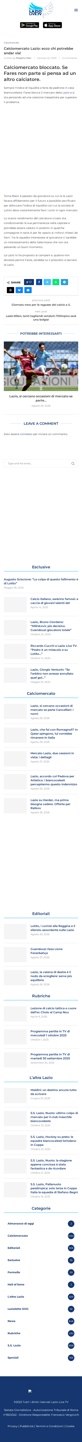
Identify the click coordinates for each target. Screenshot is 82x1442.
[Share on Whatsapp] (55, 282)
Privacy (13, 1426)
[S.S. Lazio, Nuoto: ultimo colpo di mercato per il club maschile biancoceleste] (15, 1118)
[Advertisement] (41, 149)
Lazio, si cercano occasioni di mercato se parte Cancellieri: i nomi (52, 710)
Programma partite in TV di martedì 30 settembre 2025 (50, 1056)
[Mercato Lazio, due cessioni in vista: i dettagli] (15, 758)
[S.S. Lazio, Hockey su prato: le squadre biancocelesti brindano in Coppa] (15, 1142)
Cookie (69, 1426)
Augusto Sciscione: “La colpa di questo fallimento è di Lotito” (41, 581)
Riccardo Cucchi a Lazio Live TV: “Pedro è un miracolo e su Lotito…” (54, 650)
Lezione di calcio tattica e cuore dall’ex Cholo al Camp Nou (53, 1010)
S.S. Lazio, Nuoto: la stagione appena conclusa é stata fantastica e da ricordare (51, 1164)
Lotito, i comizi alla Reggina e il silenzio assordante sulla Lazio (53, 928)
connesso (26, 434)
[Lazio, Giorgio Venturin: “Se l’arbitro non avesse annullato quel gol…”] (15, 675)
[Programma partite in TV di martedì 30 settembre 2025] (15, 1060)
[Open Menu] (76, 10)
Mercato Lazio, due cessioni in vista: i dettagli (52, 755)
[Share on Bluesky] (19, 290)
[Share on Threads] (10, 290)
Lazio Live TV (59, 1402)
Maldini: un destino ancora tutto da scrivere (54, 1092)
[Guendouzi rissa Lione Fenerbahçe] (15, 954)
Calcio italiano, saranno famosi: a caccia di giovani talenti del (54, 601)
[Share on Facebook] (39, 282)
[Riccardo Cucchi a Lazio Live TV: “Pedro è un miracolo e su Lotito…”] (15, 651)
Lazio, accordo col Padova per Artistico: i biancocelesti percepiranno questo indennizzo (54, 780)
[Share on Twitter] (47, 282)
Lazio (66, 92)
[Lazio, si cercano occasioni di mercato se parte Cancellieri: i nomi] (41, 366)
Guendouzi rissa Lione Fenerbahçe (47, 951)
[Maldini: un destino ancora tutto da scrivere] (15, 1095)
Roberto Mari (23, 58)
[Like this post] (30, 282)
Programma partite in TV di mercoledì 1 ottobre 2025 (50, 1033)
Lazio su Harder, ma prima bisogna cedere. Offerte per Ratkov (50, 804)
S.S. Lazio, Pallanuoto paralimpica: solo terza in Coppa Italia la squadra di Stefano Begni (54, 1188)
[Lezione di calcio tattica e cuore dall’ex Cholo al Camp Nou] (15, 1013)
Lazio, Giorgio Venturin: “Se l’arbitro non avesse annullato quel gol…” (52, 673)
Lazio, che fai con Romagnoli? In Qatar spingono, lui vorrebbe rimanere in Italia (54, 733)
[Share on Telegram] (64, 282)
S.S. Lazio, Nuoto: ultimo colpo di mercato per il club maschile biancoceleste (54, 1117)
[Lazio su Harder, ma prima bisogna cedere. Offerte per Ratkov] (15, 805)
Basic (15, 196)
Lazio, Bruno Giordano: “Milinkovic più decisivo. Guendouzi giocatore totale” (51, 626)
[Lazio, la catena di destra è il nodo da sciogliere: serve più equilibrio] (15, 977)
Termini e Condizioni (50, 1426)
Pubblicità (26, 1426)
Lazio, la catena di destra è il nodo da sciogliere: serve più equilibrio (51, 976)
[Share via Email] (28, 290)
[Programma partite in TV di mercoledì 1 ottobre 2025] (15, 1037)
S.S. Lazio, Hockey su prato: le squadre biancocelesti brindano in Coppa (53, 1141)
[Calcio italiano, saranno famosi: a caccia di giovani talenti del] (15, 604)
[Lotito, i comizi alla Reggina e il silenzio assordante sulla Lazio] (15, 931)
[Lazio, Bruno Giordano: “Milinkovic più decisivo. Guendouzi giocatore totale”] (15, 627)
